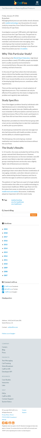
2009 (5, 268)
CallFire (7, 286)
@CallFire (8, 289)
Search (33, 215)
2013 (5, 252)
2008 (5, 271)
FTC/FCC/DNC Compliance (9, 417)
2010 (5, 264)
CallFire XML (6, 396)
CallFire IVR (6, 369)
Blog (3, 350)
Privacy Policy (5, 414)
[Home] (20, 3)
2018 (5, 233)
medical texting (16, 200)
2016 (5, 241)
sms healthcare (16, 204)
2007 (5, 275)
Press (4, 352)
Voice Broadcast (7, 366)
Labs (3, 385)
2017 (5, 237)
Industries (5, 382)
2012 (5, 256)
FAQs (4, 393)
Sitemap (4, 419)
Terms (11, 414)
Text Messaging (7, 360)
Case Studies (6, 380)
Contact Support (7, 399)
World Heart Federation (22, 58)
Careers (4, 347)
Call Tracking (6, 363)
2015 (5, 244)
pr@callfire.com (13, 327)
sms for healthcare (17, 202)
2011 (5, 260)
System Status (7, 401)
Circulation (23, 49)
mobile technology (11, 23)
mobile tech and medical (10, 191)
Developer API (7, 372)
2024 (5, 229)
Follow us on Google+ (8, 333)
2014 (5, 248)
